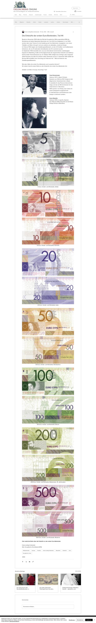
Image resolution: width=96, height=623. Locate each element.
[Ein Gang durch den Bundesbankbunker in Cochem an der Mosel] (25, 579)
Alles (16, 22)
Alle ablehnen (80, 620)
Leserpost (46, 22)
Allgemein (22, 22)
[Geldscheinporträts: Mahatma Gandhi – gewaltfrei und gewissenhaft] (71, 579)
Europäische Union (27, 553)
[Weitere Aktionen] (73, 32)
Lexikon (52, 22)
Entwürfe (65, 550)
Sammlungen (65, 22)
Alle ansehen (78, 571)
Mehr (72, 22)
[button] (79, 22)
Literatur (58, 22)
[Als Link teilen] (33, 561)
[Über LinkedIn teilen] (29, 561)
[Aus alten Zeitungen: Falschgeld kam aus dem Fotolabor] (48, 579)
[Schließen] (94, 620)
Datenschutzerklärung (14, 621)
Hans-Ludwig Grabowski (48, 550)
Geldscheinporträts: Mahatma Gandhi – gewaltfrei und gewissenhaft (70, 588)
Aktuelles (28, 22)
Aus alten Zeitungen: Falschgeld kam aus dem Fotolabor (46, 588)
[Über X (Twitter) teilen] (26, 561)
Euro (70, 550)
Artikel (34, 22)
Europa (33, 550)
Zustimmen (88, 620)
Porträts (39, 550)
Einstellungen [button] (72, 620)
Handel (40, 22)
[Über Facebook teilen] (22, 561)
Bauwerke (58, 550)
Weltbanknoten (26, 550)
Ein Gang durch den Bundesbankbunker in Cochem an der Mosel (23, 588)
